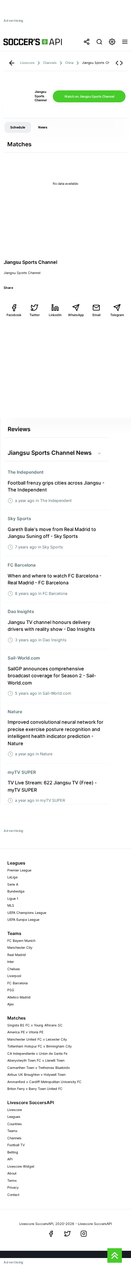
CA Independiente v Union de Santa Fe (37, 1053)
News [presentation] (42, 127)
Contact (13, 1195)
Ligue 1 (12, 899)
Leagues (13, 1117)
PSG (10, 990)
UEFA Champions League (26, 913)
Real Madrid (16, 955)
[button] (119, 63)
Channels (14, 1138)
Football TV (16, 1145)
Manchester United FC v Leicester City (37, 1039)
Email (96, 315)
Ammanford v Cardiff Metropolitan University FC (44, 1082)
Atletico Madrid (19, 997)
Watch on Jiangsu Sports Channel (89, 96)
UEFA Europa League (23, 920)
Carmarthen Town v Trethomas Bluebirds (38, 1068)
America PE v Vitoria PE (25, 1032)
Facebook (14, 315)
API (9, 1159)
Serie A (12, 884)
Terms (12, 1181)
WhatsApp (76, 315)
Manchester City (19, 947)
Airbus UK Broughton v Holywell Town (36, 1075)
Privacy (13, 1187)
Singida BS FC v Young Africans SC (35, 1025)
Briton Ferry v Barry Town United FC (35, 1089)
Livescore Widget (20, 1166)
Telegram (117, 315)
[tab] (18, 127)
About (11, 1173)
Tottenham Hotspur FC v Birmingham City (39, 1046)
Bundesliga (15, 891)
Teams (12, 1131)
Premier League (19, 870)
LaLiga (12, 877)
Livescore (14, 1110)
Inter (10, 962)
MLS (10, 905)
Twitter (34, 315)
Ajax (10, 1004)
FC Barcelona (17, 983)
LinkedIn (55, 315)
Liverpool (14, 976)
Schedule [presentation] (17, 127)
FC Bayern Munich (21, 941)
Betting (12, 1152)
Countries (14, 1124)
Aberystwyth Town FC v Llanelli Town (35, 1060)
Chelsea (13, 969)
